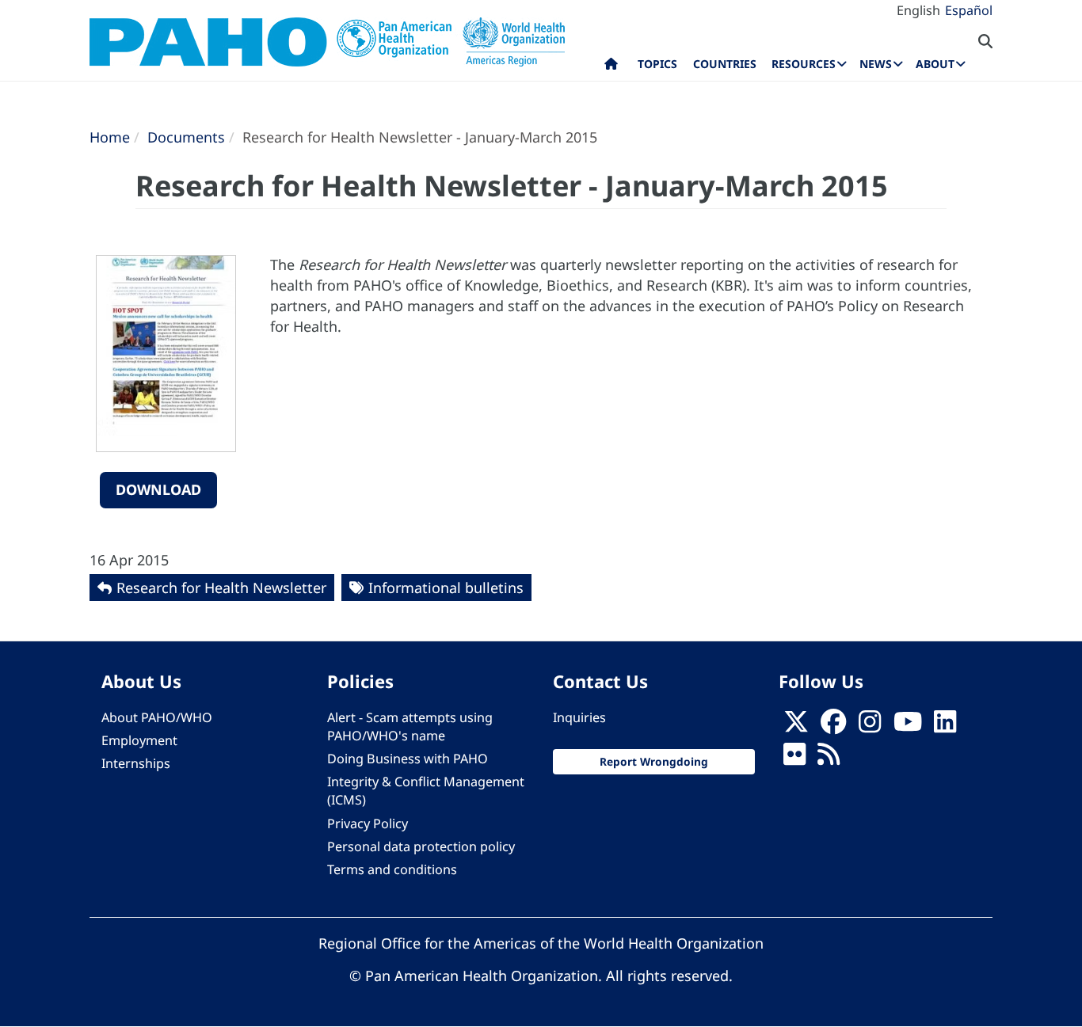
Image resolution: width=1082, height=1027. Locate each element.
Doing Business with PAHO (407, 758)
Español (968, 10)
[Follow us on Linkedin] (945, 726)
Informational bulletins (446, 587)
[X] (796, 726)
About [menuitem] (935, 63)
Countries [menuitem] (724, 63)
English (918, 10)
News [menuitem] (875, 63)
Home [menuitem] (611, 67)
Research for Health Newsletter (221, 587)
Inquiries (579, 717)
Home (110, 136)
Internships (135, 763)
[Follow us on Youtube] (907, 726)
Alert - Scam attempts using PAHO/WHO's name (410, 726)
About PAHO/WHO (156, 717)
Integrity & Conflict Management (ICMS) (425, 790)
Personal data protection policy (421, 846)
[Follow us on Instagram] (870, 726)
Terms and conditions (392, 869)
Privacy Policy (367, 823)
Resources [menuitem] (803, 63)
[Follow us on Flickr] (794, 758)
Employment (139, 740)
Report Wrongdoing (654, 761)
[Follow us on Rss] (828, 758)
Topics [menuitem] (657, 63)
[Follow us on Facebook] (833, 726)
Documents (186, 136)
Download (158, 489)
